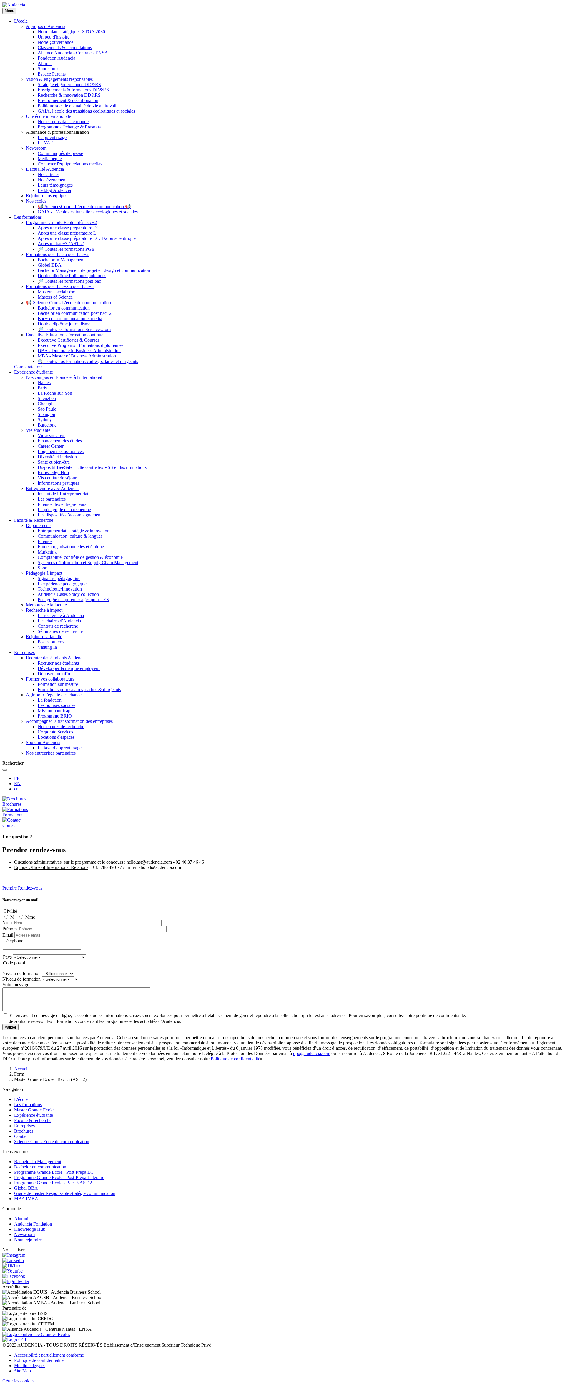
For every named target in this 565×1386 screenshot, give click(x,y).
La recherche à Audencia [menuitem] (61, 615)
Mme (30, 916)
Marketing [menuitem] (47, 551)
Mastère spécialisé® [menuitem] (56, 291)
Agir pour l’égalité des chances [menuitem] (54, 694)
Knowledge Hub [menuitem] (53, 472)
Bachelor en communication (40, 1166)
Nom (7, 922)
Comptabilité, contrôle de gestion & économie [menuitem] (80, 557)
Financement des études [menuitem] (60, 440)
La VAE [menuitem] (45, 142)
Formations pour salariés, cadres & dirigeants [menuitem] (79, 689)
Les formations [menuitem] (28, 217)
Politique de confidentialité (235, 1058)
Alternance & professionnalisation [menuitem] (57, 132)
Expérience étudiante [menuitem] (33, 372)
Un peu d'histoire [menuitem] (53, 36)
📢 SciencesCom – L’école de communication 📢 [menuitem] (84, 206)
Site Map (22, 1370)
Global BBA (26, 1188)
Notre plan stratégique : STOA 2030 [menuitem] (71, 31)
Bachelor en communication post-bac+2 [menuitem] (75, 313)
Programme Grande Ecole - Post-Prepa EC (54, 1172)
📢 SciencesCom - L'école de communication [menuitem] (68, 302)
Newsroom (24, 1234)
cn (16, 788)
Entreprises (24, 1125)
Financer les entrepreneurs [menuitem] (62, 504)
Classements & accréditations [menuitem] (65, 47)
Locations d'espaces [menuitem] (56, 737)
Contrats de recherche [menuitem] (58, 625)
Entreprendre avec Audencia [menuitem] (52, 488)
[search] (4, 770)
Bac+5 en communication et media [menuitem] (70, 318)
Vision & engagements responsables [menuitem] (59, 79)
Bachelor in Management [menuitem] (61, 259)
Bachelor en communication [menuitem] (64, 307)
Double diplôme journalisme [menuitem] (64, 323)
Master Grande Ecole (34, 1109)
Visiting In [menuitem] (47, 647)
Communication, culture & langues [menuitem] (70, 536)
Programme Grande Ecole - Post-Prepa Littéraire (59, 1177)
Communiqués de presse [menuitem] (60, 153)
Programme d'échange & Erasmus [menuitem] (69, 126)
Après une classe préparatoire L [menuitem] (67, 232)
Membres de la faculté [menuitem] (46, 604)
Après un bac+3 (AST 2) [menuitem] (61, 243)
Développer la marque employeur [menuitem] (69, 668)
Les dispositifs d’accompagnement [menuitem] (70, 514)
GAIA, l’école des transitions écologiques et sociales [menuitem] (86, 110)
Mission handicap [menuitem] (54, 710)
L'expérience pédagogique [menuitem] (62, 583)
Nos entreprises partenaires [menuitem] (51, 752)
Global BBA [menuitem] (50, 265)
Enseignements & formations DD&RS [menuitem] (73, 89)
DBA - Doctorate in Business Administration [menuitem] (79, 350)
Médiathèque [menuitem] (50, 158)
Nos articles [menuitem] (48, 174)
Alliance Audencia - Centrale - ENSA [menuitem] (73, 52)
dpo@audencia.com (311, 1053)
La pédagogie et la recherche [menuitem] (64, 509)
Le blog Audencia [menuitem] (54, 190)
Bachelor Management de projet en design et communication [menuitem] (94, 270)
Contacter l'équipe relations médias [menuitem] (70, 163)
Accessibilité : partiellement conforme (49, 1354)
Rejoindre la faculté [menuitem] (44, 636)
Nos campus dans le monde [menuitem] (63, 121)
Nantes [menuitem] (44, 382)
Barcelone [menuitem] (47, 424)
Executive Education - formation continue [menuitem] (64, 334)
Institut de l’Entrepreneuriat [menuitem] (63, 493)
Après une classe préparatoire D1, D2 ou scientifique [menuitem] (87, 238)
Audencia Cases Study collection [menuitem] (68, 594)
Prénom (9, 928)
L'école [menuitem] (21, 21)
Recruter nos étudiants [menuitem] (58, 663)
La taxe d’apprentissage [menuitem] (60, 747)
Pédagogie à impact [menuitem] (44, 573)
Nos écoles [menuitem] (36, 200)
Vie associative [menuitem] (51, 435)
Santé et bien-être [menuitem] (54, 461)
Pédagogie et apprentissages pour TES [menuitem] (73, 599)
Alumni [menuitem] (45, 63)
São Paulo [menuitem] (47, 409)
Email (7, 934)
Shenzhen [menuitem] (47, 398)
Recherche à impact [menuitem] (44, 610)
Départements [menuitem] (38, 525)
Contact (21, 1136)
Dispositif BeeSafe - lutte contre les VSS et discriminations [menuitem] (92, 467)
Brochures (23, 1130)
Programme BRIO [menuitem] (55, 715)
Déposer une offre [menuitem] (54, 673)
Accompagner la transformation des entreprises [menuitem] (69, 721)
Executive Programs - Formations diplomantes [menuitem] (80, 345)
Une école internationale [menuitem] (48, 116)
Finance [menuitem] (45, 541)
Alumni (21, 1218)
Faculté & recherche (32, 1120)
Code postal (14, 962)
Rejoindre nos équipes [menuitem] (46, 195)
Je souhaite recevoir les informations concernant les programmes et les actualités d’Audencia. (95, 1021)
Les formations (28, 1104)
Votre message (15, 984)
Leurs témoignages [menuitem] (55, 185)
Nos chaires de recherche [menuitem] (61, 726)
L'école (21, 1099)
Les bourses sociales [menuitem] (56, 705)
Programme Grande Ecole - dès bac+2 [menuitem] (61, 222)
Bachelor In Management (37, 1161)
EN (17, 783)
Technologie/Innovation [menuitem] (60, 588)
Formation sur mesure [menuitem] (58, 684)
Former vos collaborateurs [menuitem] (50, 678)
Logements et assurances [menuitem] (61, 451)
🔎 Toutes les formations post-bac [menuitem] (69, 281)
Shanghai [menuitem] (46, 414)
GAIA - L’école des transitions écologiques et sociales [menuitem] (88, 211)
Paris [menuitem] (42, 387)
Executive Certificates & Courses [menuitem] (68, 339)
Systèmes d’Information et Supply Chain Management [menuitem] (88, 562)
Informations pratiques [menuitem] (58, 483)
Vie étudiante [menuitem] (38, 430)
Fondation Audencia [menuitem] (56, 58)
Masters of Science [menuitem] (55, 297)
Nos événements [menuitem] (53, 179)
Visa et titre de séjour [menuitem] (57, 477)
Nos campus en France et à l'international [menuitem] (64, 377)
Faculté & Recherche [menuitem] (33, 520)
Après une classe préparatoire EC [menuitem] (68, 227)
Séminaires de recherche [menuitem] (60, 631)
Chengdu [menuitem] (46, 403)
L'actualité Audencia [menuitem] (45, 169)
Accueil (21, 1068)
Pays (7, 956)
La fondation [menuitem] (50, 700)
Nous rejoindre (28, 1239)
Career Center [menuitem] (51, 446)
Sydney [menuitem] (45, 419)
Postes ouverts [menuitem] (51, 641)
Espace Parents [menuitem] (52, 73)
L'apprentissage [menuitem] (52, 137)
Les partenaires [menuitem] (52, 498)
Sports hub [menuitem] (48, 68)
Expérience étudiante (33, 1115)
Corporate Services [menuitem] (55, 731)
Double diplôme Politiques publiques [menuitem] (72, 275)
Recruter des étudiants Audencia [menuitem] (56, 657)
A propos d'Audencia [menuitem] (45, 26)
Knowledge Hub (29, 1229)
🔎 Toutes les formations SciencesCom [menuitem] (74, 329)
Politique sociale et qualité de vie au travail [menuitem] (77, 105)
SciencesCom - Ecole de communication (51, 1141)
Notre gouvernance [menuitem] (55, 42)
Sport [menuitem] (43, 567)
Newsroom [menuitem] (36, 148)
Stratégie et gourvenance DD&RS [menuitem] (69, 84)
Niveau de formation (21, 973)
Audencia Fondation (33, 1223)
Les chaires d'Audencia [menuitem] (59, 620)
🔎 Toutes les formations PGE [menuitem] (66, 249)
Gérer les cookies (18, 1380)
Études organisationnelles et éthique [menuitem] (71, 546)
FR (17, 778)
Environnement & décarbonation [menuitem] (68, 100)
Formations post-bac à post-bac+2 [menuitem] (57, 254)
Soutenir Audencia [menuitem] (43, 742)
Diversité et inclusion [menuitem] (57, 456)
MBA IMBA (26, 1198)
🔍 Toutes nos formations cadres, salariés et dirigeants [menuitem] (88, 361)
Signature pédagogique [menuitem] (59, 578)
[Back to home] (13, 4)
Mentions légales (29, 1365)
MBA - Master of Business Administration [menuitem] (77, 355)
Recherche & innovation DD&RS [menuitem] (69, 95)
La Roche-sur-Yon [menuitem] (55, 393)
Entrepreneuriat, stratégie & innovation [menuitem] (73, 530)
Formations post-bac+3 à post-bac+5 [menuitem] (60, 286)
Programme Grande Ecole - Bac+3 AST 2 (53, 1182)
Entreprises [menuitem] (24, 652)
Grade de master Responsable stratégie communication (64, 1193)
